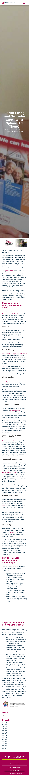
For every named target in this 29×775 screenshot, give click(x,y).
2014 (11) (4, 745)
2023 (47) (4, 728)
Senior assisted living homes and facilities (14, 354)
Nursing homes (6, 381)
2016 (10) (4, 741)
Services (4, 366)
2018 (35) (4, 737)
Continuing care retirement (10, 441)
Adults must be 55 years (9, 472)
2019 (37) (4, 735)
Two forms (11, 532)
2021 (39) (4, 732)
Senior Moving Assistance (14, 767)
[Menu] (23, 3)
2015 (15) (4, 743)
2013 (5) (4, 747)
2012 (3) (4, 749)
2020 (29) (4, 734)
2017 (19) (4, 739)
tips (16, 567)
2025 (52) (4, 724)
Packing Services (14, 770)
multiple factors (8, 270)
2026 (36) (4, 722)
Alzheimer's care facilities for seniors (13, 314)
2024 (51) (4, 726)
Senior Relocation (14, 763)
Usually (4, 505)
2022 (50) (4, 730)
